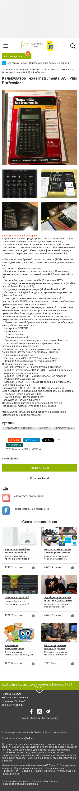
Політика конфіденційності (16, 781)
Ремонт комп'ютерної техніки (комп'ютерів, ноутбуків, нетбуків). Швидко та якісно (57, 554)
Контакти (35, 718)
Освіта (44, 428)
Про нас (25, 718)
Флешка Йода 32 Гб (17, 597)
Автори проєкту (50, 718)
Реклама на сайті (11, 694)
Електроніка (64, 428)
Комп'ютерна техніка (19, 428)
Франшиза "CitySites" (13, 701)
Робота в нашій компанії (15, 697)
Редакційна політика (26, 784)
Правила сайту (40, 781)
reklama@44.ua (61, 732)
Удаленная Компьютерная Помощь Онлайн (15, 648)
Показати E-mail (39, 478)
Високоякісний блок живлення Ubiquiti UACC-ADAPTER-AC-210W (17, 554)
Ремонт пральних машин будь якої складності (55, 648)
